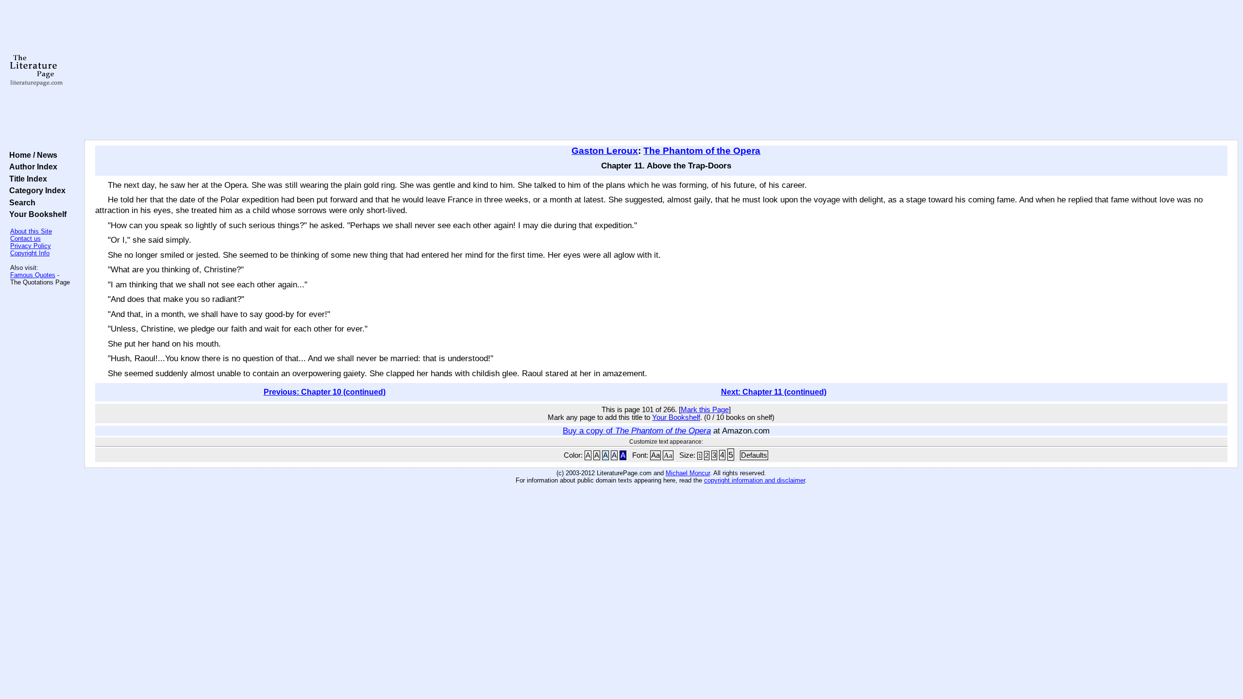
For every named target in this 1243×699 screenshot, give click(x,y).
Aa (655, 455)
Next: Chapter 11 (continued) (773, 392)
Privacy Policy (30, 246)
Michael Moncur (688, 473)
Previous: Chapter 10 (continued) (325, 392)
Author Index (31, 166)
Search (20, 202)
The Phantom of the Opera (701, 151)
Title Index (26, 178)
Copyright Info (30, 253)
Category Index (35, 190)
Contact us (25, 238)
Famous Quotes (32, 275)
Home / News (31, 154)
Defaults (754, 455)
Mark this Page (705, 410)
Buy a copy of (637, 430)
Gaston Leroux (604, 151)
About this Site (31, 231)
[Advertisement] (661, 70)
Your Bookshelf (36, 214)
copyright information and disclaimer (754, 480)
